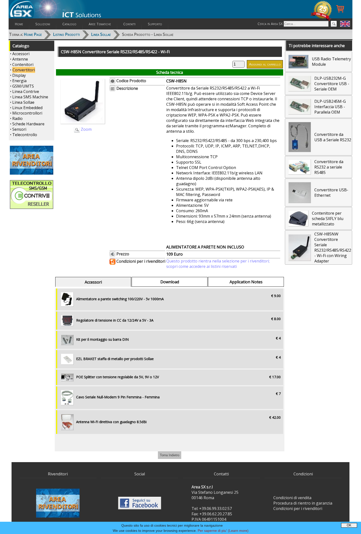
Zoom (86, 129)
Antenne (20, 59)
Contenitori (22, 64)
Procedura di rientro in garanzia (302, 503)
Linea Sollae (101, 34)
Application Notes (246, 282)
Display (19, 75)
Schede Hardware (28, 124)
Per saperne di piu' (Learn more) (223, 531)
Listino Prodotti (66, 34)
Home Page (33, 34)
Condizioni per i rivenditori (297, 508)
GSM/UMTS (23, 86)
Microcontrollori (27, 113)
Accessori (20, 53)
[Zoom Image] (83, 125)
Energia (19, 80)
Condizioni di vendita (292, 497)
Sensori (19, 129)
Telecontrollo (24, 134)
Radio (17, 118)
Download (169, 282)
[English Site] (345, 24)
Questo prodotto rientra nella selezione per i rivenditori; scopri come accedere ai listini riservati (218, 263)
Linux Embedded (27, 107)
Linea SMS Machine (30, 97)
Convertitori (24, 70)
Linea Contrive (25, 91)
